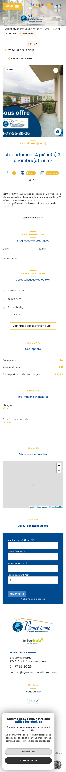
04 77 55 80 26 (21, 666)
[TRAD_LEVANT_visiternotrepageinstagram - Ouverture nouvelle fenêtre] (36, 701)
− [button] (59, 470)
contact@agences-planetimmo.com (33, 672)
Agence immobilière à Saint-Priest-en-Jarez (26, 29)
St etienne (11, 34)
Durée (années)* (16, 551)
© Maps (42, 507)
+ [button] (59, 465)
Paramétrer (28, 751)
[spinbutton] (33, 580)
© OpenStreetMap (56, 507)
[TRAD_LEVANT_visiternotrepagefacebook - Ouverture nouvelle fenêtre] (29, 701)
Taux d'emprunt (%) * (18, 575)
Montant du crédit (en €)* (21, 540)
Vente (57, 29)
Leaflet (32, 507)
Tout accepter (28, 760)
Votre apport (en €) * (19, 563)
